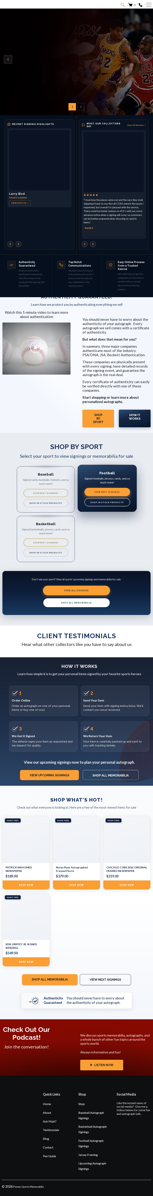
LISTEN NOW (103, 1065)
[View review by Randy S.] (114, 162)
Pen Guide (49, 1156)
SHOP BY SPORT (98, 418)
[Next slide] (145, 59)
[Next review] (93, 244)
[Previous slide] (8, 59)
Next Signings (26, 69)
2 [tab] (81, 106)
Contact (48, 1147)
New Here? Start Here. (65, 69)
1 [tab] (72, 106)
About (47, 1112)
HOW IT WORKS (134, 416)
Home (47, 1104)
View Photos (20, 203)
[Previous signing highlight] (10, 244)
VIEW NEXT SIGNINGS (45, 493)
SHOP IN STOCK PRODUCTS (45, 503)
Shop (81, 1104)
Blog (46, 1138)
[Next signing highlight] (18, 244)
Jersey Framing (88, 1154)
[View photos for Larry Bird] (39, 160)
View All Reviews (136, 125)
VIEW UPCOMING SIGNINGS (49, 775)
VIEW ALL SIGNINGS (76, 590)
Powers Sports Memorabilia (28, 1186)
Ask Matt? (50, 1121)
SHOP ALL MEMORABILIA (76, 602)
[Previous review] (85, 244)
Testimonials (51, 1130)
